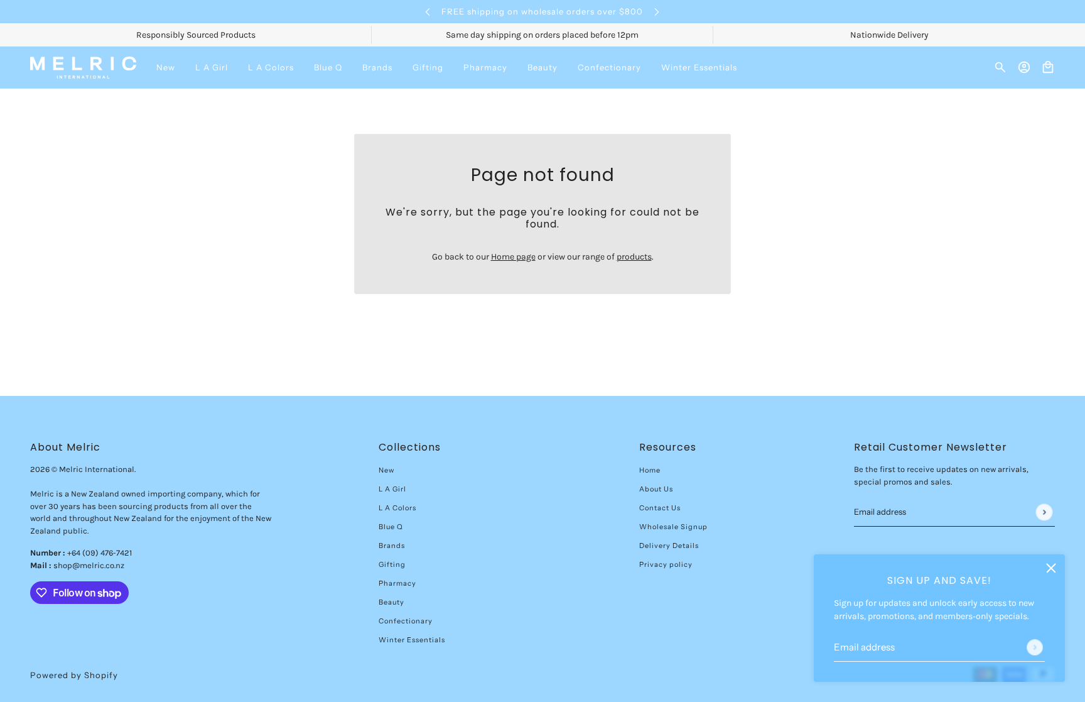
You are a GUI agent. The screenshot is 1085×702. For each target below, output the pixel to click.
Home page (513, 256)
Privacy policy (666, 564)
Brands (392, 545)
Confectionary (406, 621)
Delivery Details (669, 545)
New (386, 470)
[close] (1051, 568)
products (634, 256)
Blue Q (391, 526)
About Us (656, 489)
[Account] (1024, 67)
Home (650, 470)
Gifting (392, 564)
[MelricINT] (83, 68)
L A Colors (397, 507)
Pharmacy (397, 583)
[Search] (1000, 67)
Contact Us (660, 507)
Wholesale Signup (673, 526)
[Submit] (1035, 647)
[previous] (427, 11)
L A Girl (392, 489)
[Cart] (1048, 67)
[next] (657, 11)
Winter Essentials (412, 639)
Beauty (391, 602)
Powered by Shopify (74, 675)
